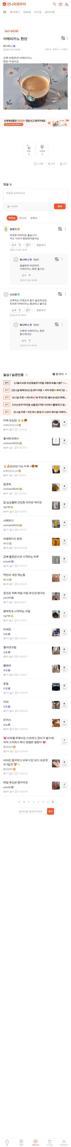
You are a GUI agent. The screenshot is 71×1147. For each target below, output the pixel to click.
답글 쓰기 (41, 245)
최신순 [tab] (22, 217)
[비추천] (20, 245)
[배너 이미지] (35, 123)
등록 (60, 206)
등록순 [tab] (33, 217)
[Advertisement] (35, 21)
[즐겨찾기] (27, 375)
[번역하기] (63, 38)
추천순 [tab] (12, 217)
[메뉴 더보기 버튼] (4, 12)
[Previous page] (19, 802)
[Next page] (53, 802)
